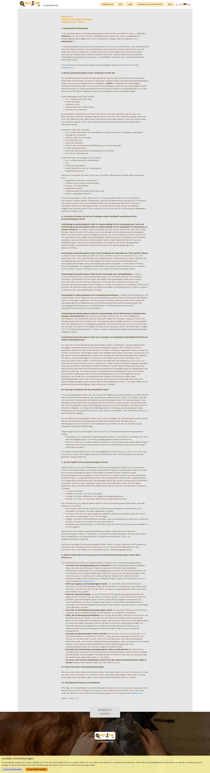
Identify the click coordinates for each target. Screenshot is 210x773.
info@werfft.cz (87, 581)
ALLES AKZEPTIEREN (36, 769)
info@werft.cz (67, 68)
